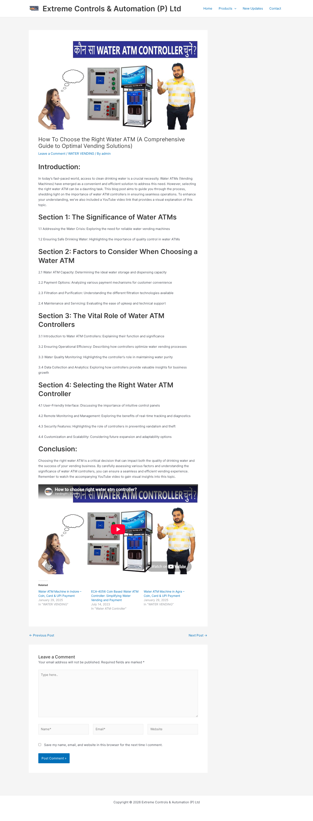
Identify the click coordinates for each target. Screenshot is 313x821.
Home (207, 8)
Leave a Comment (51, 154)
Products (225, 8)
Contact (275, 8)
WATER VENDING (81, 154)
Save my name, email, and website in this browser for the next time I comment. (103, 745)
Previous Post (41, 635)
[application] (234, 8)
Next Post (198, 635)
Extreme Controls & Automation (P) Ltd (112, 8)
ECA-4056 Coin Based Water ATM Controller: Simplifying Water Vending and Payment (114, 596)
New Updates (253, 8)
